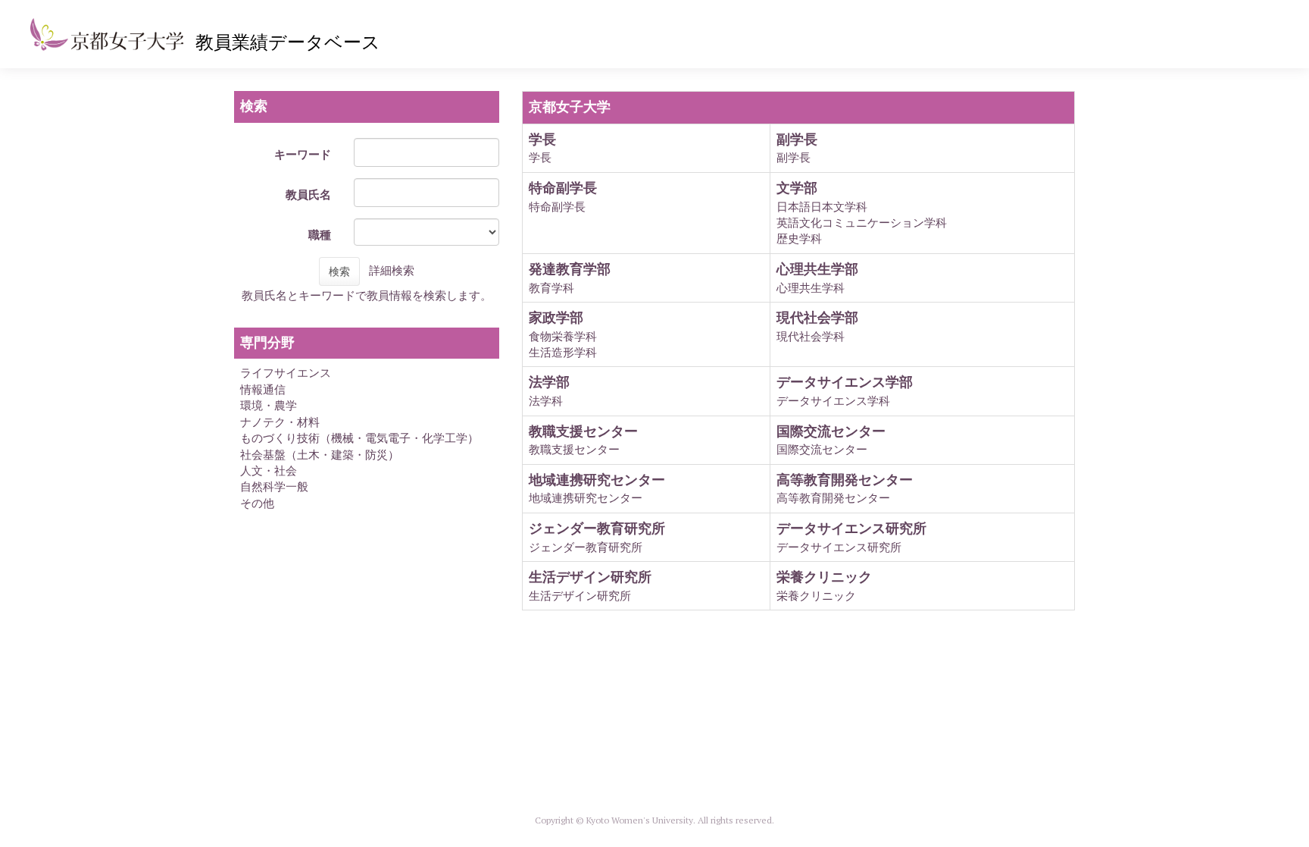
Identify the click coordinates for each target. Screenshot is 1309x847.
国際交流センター (821, 449)
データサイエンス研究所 (838, 547)
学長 (540, 157)
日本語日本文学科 (821, 206)
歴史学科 (799, 238)
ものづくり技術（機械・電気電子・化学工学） (359, 437)
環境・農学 (268, 405)
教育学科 (551, 287)
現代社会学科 (810, 336)
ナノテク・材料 (280, 422)
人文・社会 (268, 470)
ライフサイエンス (285, 372)
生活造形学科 (563, 352)
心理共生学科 (810, 287)
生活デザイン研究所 (580, 595)
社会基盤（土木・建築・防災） (319, 454)
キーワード (302, 154)
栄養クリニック (816, 595)
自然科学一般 (274, 486)
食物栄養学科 (563, 336)
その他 (257, 503)
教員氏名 (308, 194)
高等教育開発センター (833, 497)
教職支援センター (574, 449)
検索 (339, 271)
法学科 (546, 400)
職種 (319, 234)
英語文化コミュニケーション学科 (861, 222)
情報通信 (263, 389)
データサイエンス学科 (833, 400)
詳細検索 (391, 270)
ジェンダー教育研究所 (585, 547)
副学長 (793, 157)
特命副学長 (557, 206)
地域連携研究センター (585, 497)
